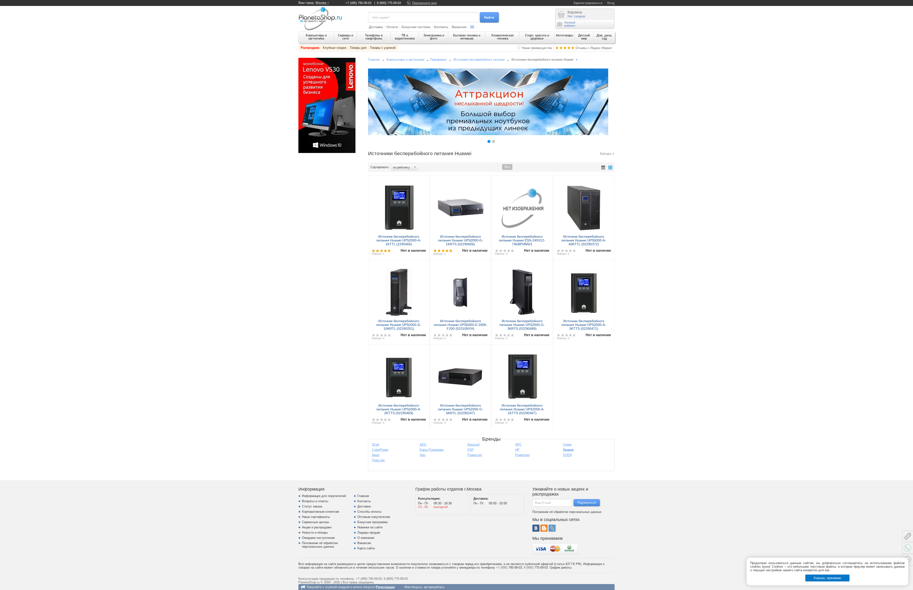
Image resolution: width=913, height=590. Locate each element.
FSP (470, 450)
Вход (611, 3)
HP (517, 450)
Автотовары (564, 35)
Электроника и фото (433, 37)
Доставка (376, 27)
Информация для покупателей (324, 496)
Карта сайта (366, 548)
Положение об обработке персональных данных (320, 544)
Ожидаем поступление (318, 538)
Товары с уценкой (382, 47)
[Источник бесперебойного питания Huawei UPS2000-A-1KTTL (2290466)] (399, 205)
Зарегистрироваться (587, 3)
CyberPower (380, 450)
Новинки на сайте (370, 527)
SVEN (567, 455)
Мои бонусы (413, 587)
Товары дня (358, 47)
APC (518, 444)
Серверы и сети (345, 37)
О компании (365, 538)
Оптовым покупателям (373, 517)
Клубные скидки (334, 47)
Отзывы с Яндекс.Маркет (594, 48)
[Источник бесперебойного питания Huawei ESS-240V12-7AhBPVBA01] (522, 205)
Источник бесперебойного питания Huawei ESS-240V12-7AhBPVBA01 (522, 240)
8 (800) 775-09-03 (389, 3)
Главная (374, 59)
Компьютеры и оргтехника (316, 37)
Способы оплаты (369, 511)
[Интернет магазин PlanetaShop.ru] (322, 18)
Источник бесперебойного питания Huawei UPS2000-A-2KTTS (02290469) (398, 409)
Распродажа (310, 47)
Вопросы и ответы (315, 501)
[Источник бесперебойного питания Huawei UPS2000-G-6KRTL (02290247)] (460, 374)
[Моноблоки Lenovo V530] (326, 152)
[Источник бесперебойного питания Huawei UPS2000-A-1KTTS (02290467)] (522, 374)
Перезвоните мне (424, 3)
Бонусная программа (372, 522)
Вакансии (459, 27)
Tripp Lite (378, 460)
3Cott (375, 444)
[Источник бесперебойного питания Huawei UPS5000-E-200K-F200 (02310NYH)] (460, 290)
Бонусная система (416, 27)
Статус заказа (312, 506)
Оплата (392, 27)
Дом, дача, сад (604, 37)
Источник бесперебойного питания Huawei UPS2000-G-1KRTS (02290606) (460, 240)
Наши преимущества (537, 48)
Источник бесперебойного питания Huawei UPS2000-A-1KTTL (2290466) (398, 240)
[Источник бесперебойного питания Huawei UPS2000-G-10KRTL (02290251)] (399, 290)
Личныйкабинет (569, 24)
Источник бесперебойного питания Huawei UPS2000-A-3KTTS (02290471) (583, 324)
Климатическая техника (502, 37)
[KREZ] (488, 102)
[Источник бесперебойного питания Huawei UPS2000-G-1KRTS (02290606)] (460, 205)
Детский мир (584, 37)
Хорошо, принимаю (827, 578)
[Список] (603, 167)
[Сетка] (610, 167)
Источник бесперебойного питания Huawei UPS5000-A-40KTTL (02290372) (583, 240)
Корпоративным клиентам (320, 511)
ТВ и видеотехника (405, 37)
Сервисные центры (315, 522)
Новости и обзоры (315, 532)
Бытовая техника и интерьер (466, 37)
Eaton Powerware (432, 450)
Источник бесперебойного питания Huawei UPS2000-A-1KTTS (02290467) (522, 409)
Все (507, 167)
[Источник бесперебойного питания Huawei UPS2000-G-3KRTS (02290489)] (522, 290)
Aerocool (473, 444)
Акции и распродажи (316, 527)
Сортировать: (380, 167)
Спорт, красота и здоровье (537, 37)
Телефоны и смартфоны (374, 37)
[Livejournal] (552, 528)
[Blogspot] (544, 528)
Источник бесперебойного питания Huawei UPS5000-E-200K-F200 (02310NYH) (460, 324)
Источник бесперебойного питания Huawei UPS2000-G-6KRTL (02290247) (460, 409)
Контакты (441, 27)
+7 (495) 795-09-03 (358, 3)
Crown (567, 444)
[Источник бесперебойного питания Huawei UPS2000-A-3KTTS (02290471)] (584, 290)
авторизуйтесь (434, 587)
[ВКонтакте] (535, 528)
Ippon (375, 455)
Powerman (522, 455)
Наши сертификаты (316, 517)
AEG (423, 444)
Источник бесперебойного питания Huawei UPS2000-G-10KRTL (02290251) (398, 324)
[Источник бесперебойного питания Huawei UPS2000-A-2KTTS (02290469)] (399, 374)
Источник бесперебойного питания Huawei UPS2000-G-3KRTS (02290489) (522, 324)
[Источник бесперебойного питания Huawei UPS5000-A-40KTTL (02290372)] (584, 205)
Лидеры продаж (368, 532)
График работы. (561, 567)
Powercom (474, 455)
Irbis (423, 455)
